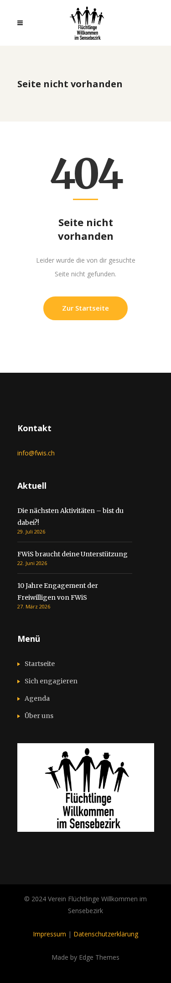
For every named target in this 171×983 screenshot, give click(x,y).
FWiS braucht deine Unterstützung (72, 554)
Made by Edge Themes (85, 957)
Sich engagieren (51, 681)
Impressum (49, 934)
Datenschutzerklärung (105, 934)
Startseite (40, 664)
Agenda (37, 698)
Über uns (39, 716)
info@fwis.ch (36, 453)
